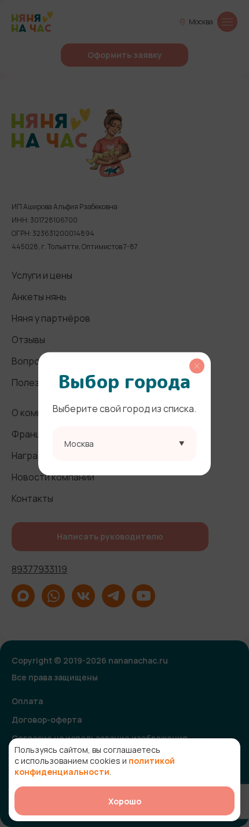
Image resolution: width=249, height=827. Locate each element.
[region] (124, 413)
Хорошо (124, 801)
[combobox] (124, 443)
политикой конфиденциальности (94, 766)
